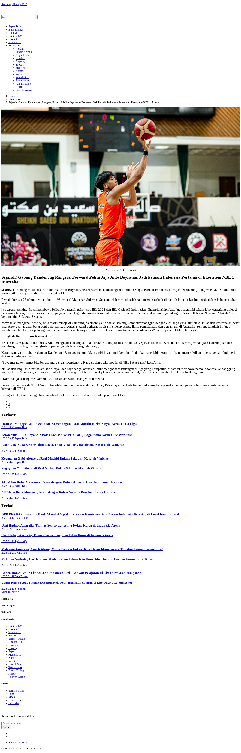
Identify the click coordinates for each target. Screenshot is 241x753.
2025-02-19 (7, 576)
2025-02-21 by (9, 541)
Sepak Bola (14, 26)
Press (11, 693)
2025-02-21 (7, 528)
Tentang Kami (16, 690)
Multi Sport (14, 45)
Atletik (19, 86)
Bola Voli (13, 32)
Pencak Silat (22, 77)
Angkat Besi (22, 55)
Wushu (19, 74)
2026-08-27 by (9, 450)
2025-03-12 (7, 517)
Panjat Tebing (23, 83)
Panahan (20, 58)
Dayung (20, 61)
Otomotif (13, 39)
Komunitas (14, 42)
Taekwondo (22, 80)
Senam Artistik (24, 51)
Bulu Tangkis (15, 29)
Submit (6, 727)
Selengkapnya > (10, 591)
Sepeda (20, 64)
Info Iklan (13, 703)
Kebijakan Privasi (18, 742)
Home (11, 95)
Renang (20, 48)
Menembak (22, 67)
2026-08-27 (7, 427)
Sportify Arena (24, 89)
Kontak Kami (16, 700)
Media (12, 696)
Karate (19, 70)
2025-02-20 (7, 552)
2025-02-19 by (9, 588)
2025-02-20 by (9, 565)
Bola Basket (15, 35)
